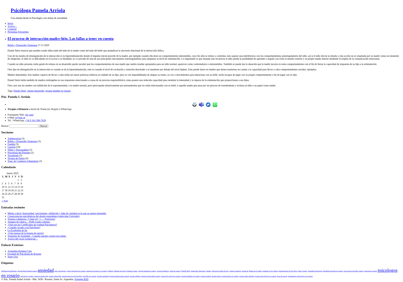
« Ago (5, 200)
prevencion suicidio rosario (353, 271)
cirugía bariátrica (163, 271)
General (11, 147)
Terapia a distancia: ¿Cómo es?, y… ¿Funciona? (31, 219)
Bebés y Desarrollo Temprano (22, 45)
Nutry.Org (13, 256)
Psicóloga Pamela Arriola (38, 10)
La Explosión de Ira (17, 230)
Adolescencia (14, 138)
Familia (11, 144)
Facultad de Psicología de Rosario (24, 254)
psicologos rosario (27, 276)
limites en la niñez (255, 271)
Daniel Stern (20, 90)
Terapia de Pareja (16, 158)
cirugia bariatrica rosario (147, 271)
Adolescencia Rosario (9, 271)
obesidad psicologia (315, 271)
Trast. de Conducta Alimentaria (23, 161)
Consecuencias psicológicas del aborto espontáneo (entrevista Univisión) (43, 216)
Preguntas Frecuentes (18, 32)
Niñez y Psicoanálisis (18, 149)
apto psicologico (60, 271)
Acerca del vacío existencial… (23, 238)
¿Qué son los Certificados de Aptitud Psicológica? (32, 224)
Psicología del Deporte (19, 152)
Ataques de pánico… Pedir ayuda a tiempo (29, 222)
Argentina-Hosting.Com (20, 251)
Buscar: (5, 126)
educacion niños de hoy (220, 271)
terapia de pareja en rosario (171, 276)
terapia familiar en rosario (58, 90)
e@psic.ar (20, 117)
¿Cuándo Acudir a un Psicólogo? (24, 227)
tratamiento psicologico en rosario (300, 276)
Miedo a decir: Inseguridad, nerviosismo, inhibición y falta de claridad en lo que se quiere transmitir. (57, 213)
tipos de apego (282, 276)
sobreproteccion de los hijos (72, 276)
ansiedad (46, 270)
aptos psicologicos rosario (76, 271)
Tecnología (13, 155)
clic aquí (29, 114)
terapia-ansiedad (103, 276)
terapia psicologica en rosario (265, 276)
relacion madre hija (41, 276)
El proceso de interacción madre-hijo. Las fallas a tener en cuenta (61, 38)
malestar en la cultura (270, 271)
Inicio (10, 23)
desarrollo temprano (198, 271)
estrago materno (235, 271)
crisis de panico (175, 271)
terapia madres (206, 276)
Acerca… (12, 26)
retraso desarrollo (35, 90)
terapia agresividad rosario (150, 276)
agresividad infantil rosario (27, 271)
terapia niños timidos (246, 276)
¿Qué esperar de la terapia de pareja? (26, 233)
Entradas (81, 279)
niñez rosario (302, 271)
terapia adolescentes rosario (119, 276)
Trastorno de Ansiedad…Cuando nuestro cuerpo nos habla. (37, 236)
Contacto (12, 29)
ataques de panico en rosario (96, 271)
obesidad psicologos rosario (333, 271)
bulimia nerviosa (120, 271)
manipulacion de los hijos (288, 271)
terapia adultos (135, 276)
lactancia (245, 271)
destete (208, 271)
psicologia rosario (370, 271)
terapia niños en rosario (230, 276)
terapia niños (216, 276)
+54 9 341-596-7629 (35, 120)
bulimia (110, 271)
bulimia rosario (132, 271)
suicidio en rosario (89, 276)
